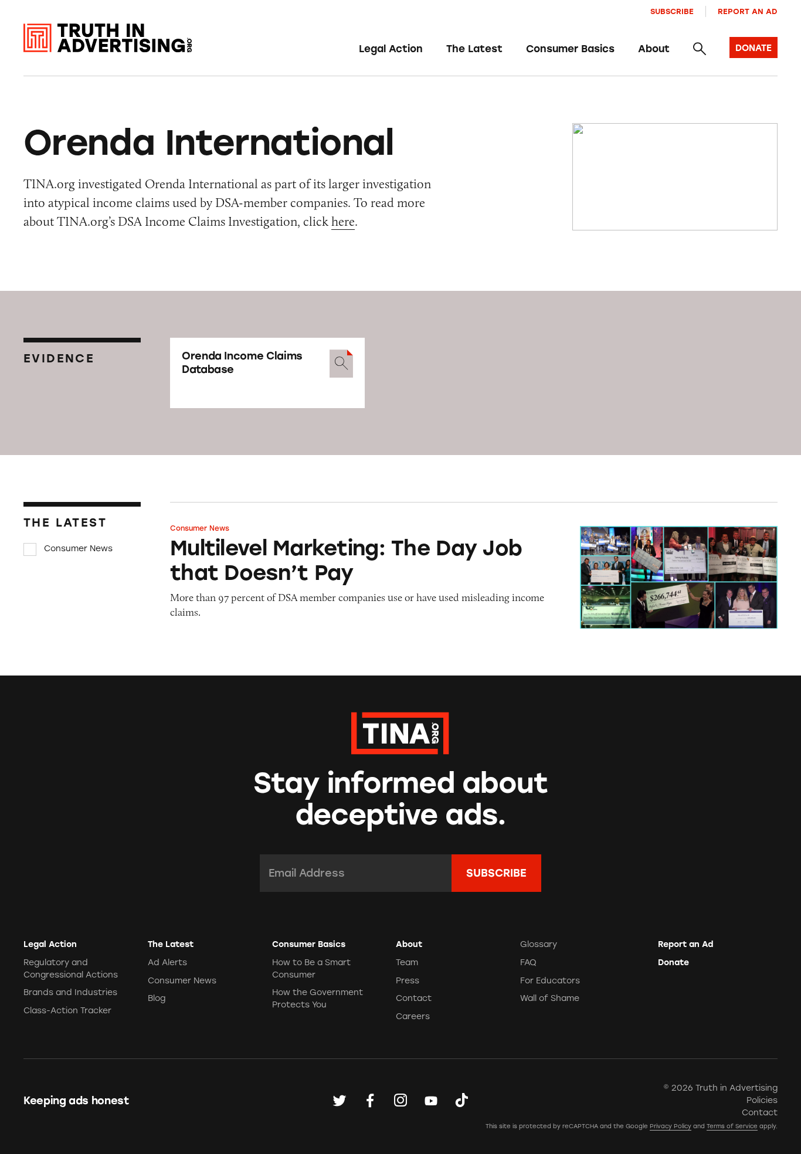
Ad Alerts (167, 963)
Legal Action (391, 49)
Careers (413, 1016)
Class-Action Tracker (67, 1011)
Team (407, 963)
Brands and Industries (70, 992)
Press (407, 981)
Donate (673, 963)
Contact (414, 998)
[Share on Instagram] (400, 1100)
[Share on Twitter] (339, 1100)
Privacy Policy (670, 1126)
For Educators (550, 981)
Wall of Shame (549, 998)
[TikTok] (461, 1100)
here (343, 221)
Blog (156, 998)
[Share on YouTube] (431, 1100)
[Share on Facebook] (370, 1100)
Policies (762, 1100)
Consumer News (78, 549)
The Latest (474, 49)
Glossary (538, 944)
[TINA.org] (400, 731)
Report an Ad (748, 11)
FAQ (528, 963)
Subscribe (672, 11)
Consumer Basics (570, 49)
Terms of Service (732, 1126)
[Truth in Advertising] (107, 38)
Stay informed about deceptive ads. (400, 799)
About (654, 49)
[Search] (699, 48)
